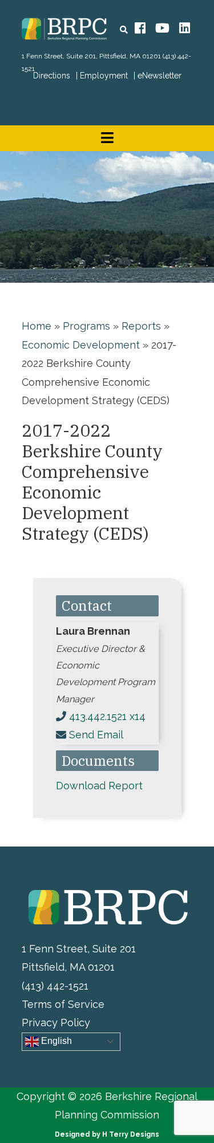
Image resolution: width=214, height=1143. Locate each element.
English (55, 1041)
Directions (51, 75)
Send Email (96, 735)
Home (36, 326)
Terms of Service (63, 1004)
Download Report (99, 786)
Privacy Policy (56, 1023)
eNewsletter (159, 75)
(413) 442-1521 (55, 986)
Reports (141, 326)
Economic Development (81, 345)
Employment (104, 75)
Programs (86, 326)
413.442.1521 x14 (107, 716)
